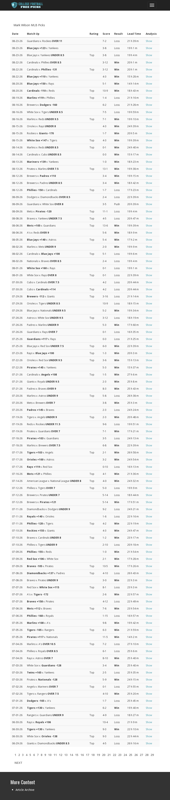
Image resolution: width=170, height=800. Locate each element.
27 (141, 755)
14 (71, 755)
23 (119, 755)
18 (93, 755)
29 (152, 755)
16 (82, 755)
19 (98, 755)
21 (109, 755)
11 (55, 755)
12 (60, 755)
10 (49, 755)
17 (87, 755)
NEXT (18, 763)
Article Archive (25, 790)
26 (136, 755)
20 (103, 755)
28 (146, 755)
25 (130, 755)
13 (66, 755)
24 (125, 755)
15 (76, 755)
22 (114, 755)
